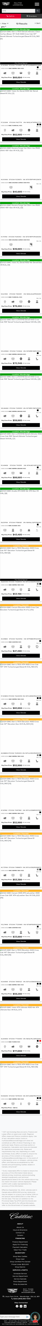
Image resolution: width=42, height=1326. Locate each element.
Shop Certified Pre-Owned (20, 1262)
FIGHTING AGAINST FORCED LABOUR (15, 1322)
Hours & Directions (20, 1230)
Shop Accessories (20, 1284)
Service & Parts (20, 1270)
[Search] (37, 11)
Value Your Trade (20, 1250)
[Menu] (37, 4)
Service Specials (20, 1279)
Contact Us (20, 1233)
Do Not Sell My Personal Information (23, 1321)
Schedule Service (20, 1273)
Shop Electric (20, 1267)
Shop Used (20, 1259)
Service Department (20, 1276)
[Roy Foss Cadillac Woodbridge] (12, 4)
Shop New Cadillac (20, 1256)
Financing (20, 1238)
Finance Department (20, 1242)
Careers (20, 1235)
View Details (21, 82)
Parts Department (20, 1281)
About (20, 1224)
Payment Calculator (20, 1247)
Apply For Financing (20, 1244)
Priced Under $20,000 (20, 1264)
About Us (20, 1227)
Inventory (20, 1253)
